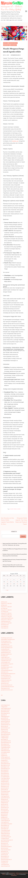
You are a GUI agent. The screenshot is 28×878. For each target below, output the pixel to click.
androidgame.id (5, 705)
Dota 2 (5, 43)
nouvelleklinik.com (6, 677)
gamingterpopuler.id (7, 840)
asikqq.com (4, 602)
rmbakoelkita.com (6, 651)
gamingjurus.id (5, 767)
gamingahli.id (4, 772)
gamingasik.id (4, 770)
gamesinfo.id (4, 718)
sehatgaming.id (5, 835)
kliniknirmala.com (6, 675)
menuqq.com (4, 628)
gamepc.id (4, 715)
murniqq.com (4, 626)
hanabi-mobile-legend (15, 509)
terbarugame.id (5, 757)
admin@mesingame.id (16, 55)
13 (14, 581)
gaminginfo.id (4, 762)
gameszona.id (4, 793)
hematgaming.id (5, 791)
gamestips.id (4, 726)
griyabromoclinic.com (7, 690)
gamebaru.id (4, 851)
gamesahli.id (4, 789)
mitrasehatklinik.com (6, 670)
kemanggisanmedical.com (8, 673)
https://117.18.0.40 (6, 623)
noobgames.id (5, 853)
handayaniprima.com (6, 646)
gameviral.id (4, 854)
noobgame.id (4, 861)
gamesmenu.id (5, 783)
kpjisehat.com (4, 669)
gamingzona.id (5, 775)
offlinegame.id (5, 749)
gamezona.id (4, 809)
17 (4, 584)
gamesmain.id (5, 788)
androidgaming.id (6, 708)
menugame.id (5, 822)
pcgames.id (4, 755)
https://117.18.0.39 (6, 607)
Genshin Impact (13, 43)
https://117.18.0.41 (6, 613)
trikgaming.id (4, 737)
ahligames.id (4, 799)
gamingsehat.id (5, 832)
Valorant (13, 45)
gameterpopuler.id (6, 859)
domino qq (15, 141)
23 (24, 584)
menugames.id (5, 796)
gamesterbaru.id (5, 724)
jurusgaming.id (5, 776)
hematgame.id (5, 819)
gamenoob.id (4, 848)
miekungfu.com (5, 657)
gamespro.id (4, 843)
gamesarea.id (4, 812)
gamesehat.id (4, 858)
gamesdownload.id (6, 846)
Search (23, 536)
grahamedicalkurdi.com (7, 686)
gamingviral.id (5, 827)
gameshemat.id (5, 798)
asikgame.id (4, 817)
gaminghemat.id (5, 763)
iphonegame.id (5, 744)
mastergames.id (5, 820)
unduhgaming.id (5, 830)
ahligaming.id (4, 794)
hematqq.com (5, 624)
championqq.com (5, 621)
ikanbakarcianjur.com (6, 667)
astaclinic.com (5, 683)
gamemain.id (4, 804)
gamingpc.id (4, 739)
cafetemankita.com (6, 659)
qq (2, 695)
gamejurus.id (4, 806)
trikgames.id (4, 731)
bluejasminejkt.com (6, 654)
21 (17, 584)
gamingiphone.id (5, 733)
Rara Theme (16, 874)
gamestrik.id (4, 729)
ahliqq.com (4, 605)
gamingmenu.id (5, 768)
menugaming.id (5, 778)
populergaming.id (6, 837)
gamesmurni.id (5, 785)
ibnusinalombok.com (6, 685)
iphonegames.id (5, 713)
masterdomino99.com (7, 618)
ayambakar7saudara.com (8, 639)
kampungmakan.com (6, 647)
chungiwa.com (5, 665)
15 (20, 581)
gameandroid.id (5, 710)
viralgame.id (4, 863)
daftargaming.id (5, 833)
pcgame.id (4, 754)
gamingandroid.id (6, 741)
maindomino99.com (6, 615)
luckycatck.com (5, 649)
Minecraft (6, 45)
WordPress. (14, 875)
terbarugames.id (5, 759)
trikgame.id (4, 707)
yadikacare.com (5, 682)
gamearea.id (4, 814)
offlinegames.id (5, 716)
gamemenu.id (5, 807)
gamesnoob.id (5, 841)
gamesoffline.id (5, 723)
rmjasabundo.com (6, 660)
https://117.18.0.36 (6, 603)
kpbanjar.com (4, 672)
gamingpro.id (4, 828)
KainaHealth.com (5, 678)
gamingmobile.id (5, 734)
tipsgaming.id (4, 736)
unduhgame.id (5, 864)
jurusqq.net (4, 608)
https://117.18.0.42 (6, 610)
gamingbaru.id (5, 825)
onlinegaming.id (5, 752)
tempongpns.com (6, 641)
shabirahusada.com (6, 680)
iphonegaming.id (5, 746)
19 (10, 584)
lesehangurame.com (6, 638)
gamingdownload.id (6, 824)
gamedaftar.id (5, 856)
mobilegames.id (5, 720)
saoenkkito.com (5, 644)
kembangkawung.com (7, 664)
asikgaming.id (4, 781)
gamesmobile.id (5, 721)
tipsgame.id (4, 760)
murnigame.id (5, 811)
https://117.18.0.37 (6, 620)
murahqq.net (4, 611)
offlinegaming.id (5, 750)
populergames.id (5, 850)
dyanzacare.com (5, 688)
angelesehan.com (6, 652)
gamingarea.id (5, 773)
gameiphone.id (5, 711)
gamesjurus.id (5, 786)
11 (7, 581)
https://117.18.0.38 (6, 616)
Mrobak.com (4, 656)
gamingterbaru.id (6, 742)
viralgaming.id (5, 838)
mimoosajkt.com (5, 662)
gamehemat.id (5, 801)
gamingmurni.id (5, 765)
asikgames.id (4, 802)
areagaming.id (5, 780)
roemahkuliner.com (6, 643)
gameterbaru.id (5, 728)
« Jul (7, 590)
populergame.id (5, 866)
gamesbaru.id (4, 845)
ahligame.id (4, 815)
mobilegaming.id (5, 747)
